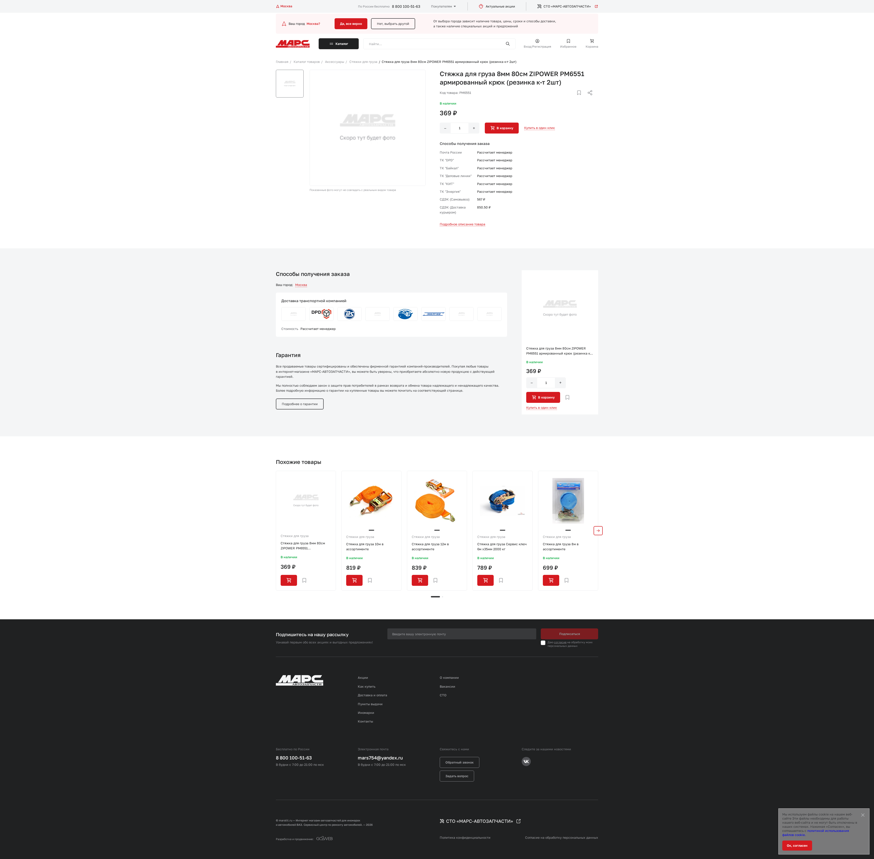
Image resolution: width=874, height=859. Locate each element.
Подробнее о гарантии (300, 404)
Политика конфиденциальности (465, 837)
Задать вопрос (456, 776)
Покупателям (441, 6)
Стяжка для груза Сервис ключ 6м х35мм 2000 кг (502, 546)
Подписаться (569, 634)
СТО (443, 695)
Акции (363, 677)
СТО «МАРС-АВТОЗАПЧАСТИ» (567, 6)
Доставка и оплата (372, 695)
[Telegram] (566, 98)
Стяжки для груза (295, 536)
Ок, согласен (797, 845)
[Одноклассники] (581, 98)
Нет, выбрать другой (393, 24)
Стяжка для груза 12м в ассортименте (430, 546)
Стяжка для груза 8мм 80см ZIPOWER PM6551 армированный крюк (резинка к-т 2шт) (305, 546)
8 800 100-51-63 (406, 6)
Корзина (592, 46)
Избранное (568, 46)
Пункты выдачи (370, 704)
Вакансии (447, 686)
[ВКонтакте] (574, 98)
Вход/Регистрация (537, 46)
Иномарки (366, 713)
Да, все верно (351, 24)
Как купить (367, 686)
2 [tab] (442, 596)
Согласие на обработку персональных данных (561, 837)
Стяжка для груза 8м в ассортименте (561, 546)
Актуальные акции (500, 6)
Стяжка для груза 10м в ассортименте (365, 546)
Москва (301, 285)
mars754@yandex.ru (380, 757)
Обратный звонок (459, 762)
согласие (560, 642)
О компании (449, 677)
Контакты (365, 721)
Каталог (341, 44)
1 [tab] (435, 596)
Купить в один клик (539, 128)
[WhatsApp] (588, 98)
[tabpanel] (306, 531)
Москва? (313, 24)
